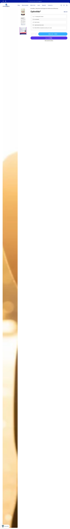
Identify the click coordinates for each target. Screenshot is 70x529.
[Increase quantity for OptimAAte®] (36, 34)
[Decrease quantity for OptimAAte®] (32, 34)
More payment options (49, 40)
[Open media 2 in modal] (23, 12)
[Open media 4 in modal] (23, 31)
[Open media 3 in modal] (23, 21)
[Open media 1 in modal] (10, 268)
